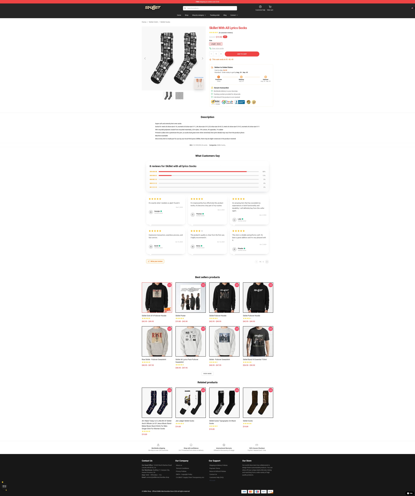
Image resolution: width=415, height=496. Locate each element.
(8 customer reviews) (226, 33)
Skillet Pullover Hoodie (217, 316)
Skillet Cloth (153, 22)
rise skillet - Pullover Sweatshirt (154, 359)
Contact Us (213, 474)
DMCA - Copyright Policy (184, 474)
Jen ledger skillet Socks (185, 421)
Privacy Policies (181, 471)
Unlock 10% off (4, 486)
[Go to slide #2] (179, 96)
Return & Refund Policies (217, 471)
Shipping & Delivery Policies (218, 465)
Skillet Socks (165, 22)
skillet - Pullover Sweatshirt (219, 359)
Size (210, 40)
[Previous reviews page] (256, 262)
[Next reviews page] (267, 262)
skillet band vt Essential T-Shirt (255, 359)
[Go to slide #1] (168, 96)
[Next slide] (202, 58)
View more (207, 373)
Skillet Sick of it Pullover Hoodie (154, 316)
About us (179, 465)
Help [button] (411, 493)
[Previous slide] (145, 58)
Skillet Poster (180, 316)
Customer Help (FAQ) (216, 477)
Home (144, 22)
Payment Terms (214, 468)
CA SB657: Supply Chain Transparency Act (190, 477)
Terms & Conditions (182, 468)
